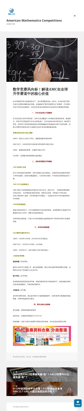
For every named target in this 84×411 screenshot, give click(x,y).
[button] (78, 403)
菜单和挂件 (75, 18)
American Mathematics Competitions (34, 20)
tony (29, 357)
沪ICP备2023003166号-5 (21, 407)
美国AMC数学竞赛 (40, 357)
